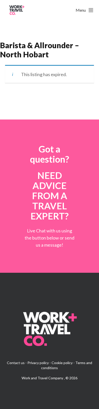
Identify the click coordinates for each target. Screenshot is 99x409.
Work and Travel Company (43, 378)
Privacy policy (38, 363)
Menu (81, 10)
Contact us (16, 363)
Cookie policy (62, 363)
